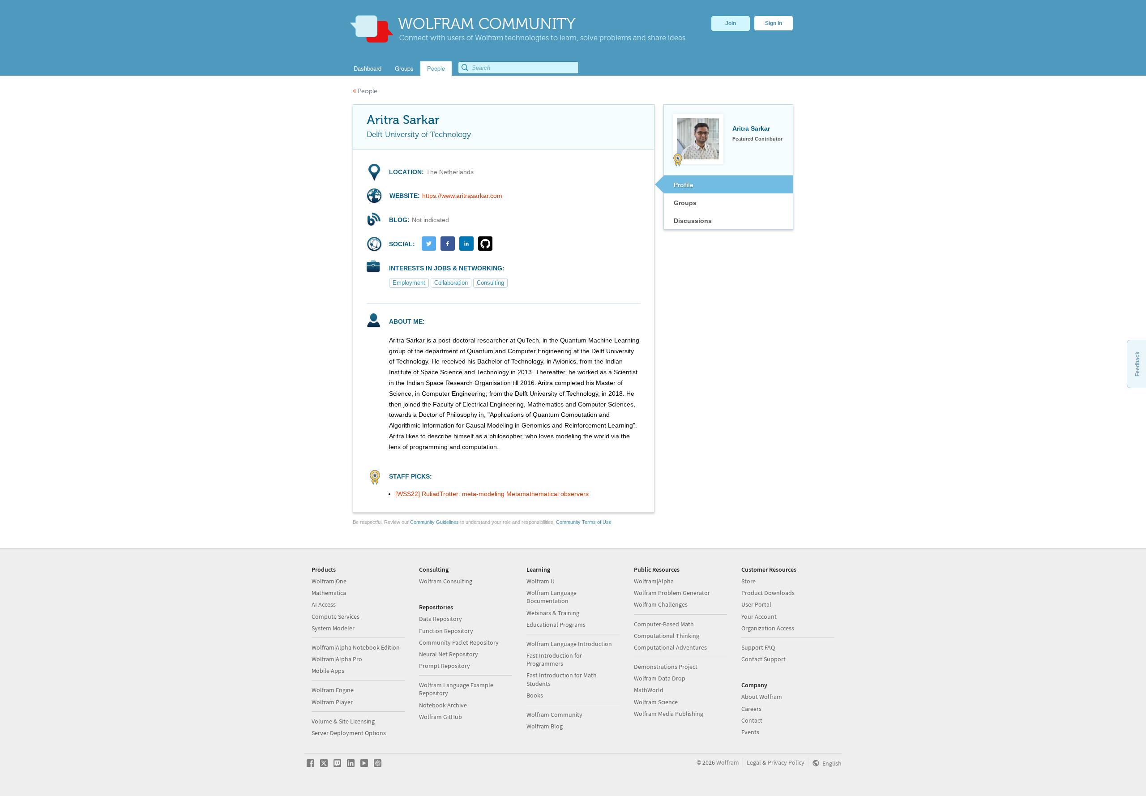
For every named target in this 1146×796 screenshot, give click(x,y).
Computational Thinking (666, 636)
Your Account (759, 616)
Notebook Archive (443, 705)
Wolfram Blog (544, 726)
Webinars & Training (552, 613)
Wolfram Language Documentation (551, 597)
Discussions (693, 220)
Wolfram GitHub (440, 717)
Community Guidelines (434, 522)
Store (748, 581)
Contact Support (763, 659)
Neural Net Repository (448, 654)
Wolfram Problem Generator (672, 593)
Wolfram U (540, 581)
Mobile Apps (328, 671)
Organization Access (767, 628)
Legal (754, 762)
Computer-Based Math (664, 624)
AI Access (324, 604)
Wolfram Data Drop (659, 678)
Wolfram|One (329, 581)
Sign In (773, 23)
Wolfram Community (554, 714)
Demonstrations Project (665, 667)
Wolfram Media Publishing (668, 714)
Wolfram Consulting (445, 581)
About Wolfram (761, 697)
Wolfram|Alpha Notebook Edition (356, 647)
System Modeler (333, 628)
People (365, 91)
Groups (685, 202)
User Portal (756, 604)
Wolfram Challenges (661, 604)
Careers (751, 709)
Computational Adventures (670, 647)
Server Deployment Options (349, 733)
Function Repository (446, 631)
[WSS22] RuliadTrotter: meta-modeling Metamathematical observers (492, 493)
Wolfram (727, 762)
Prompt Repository (444, 666)
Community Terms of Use (583, 522)
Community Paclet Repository (459, 642)
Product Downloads (768, 593)
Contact (751, 720)
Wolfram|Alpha (654, 581)
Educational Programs (556, 625)
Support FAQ (758, 647)
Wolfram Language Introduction (569, 644)
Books (534, 695)
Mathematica (329, 593)
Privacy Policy (786, 762)
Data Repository (440, 619)
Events (750, 732)
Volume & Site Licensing (343, 721)
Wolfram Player (332, 702)
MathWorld (648, 690)
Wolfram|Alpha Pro (337, 659)
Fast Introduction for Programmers (554, 659)
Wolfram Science (656, 702)
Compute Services (335, 616)
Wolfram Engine (333, 690)
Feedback (1137, 364)
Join (730, 23)
